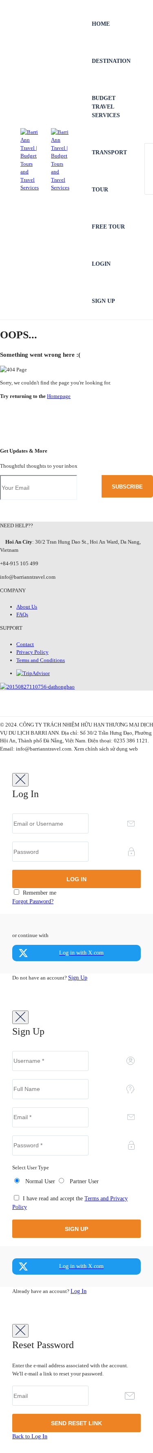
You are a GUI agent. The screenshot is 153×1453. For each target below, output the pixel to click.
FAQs (22, 614)
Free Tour (108, 227)
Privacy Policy (32, 652)
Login (101, 264)
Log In (78, 1291)
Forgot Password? (32, 901)
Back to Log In (29, 1436)
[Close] (20, 779)
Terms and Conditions (40, 660)
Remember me (38, 893)
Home (101, 24)
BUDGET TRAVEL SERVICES (106, 106)
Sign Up (103, 301)
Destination (111, 61)
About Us (26, 607)
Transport (109, 152)
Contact (25, 644)
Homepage (59, 396)
